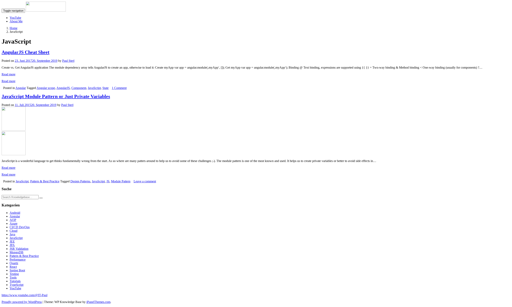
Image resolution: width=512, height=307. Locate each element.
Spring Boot (17, 270)
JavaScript (94, 88)
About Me (16, 21)
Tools (13, 277)
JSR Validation (19, 248)
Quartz (14, 263)
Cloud (13, 230)
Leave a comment (145, 181)
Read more (8, 74)
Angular (20, 88)
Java (12, 234)
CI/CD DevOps (20, 227)
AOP (13, 220)
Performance (18, 259)
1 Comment (119, 88)
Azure (13, 223)
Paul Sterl (68, 60)
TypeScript (16, 284)
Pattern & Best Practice (44, 181)
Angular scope (46, 88)
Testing (14, 274)
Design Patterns (80, 181)
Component (78, 88)
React (13, 266)
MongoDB (16, 252)
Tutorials (15, 281)
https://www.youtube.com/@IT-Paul (24, 295)
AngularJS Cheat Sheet (25, 52)
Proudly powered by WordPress (22, 302)
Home (13, 28)
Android (15, 212)
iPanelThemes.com (98, 302)
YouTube (15, 17)
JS (107, 181)
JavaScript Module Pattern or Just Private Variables (56, 96)
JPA (12, 245)
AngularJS (63, 88)
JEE (12, 241)
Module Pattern (120, 181)
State (105, 88)
